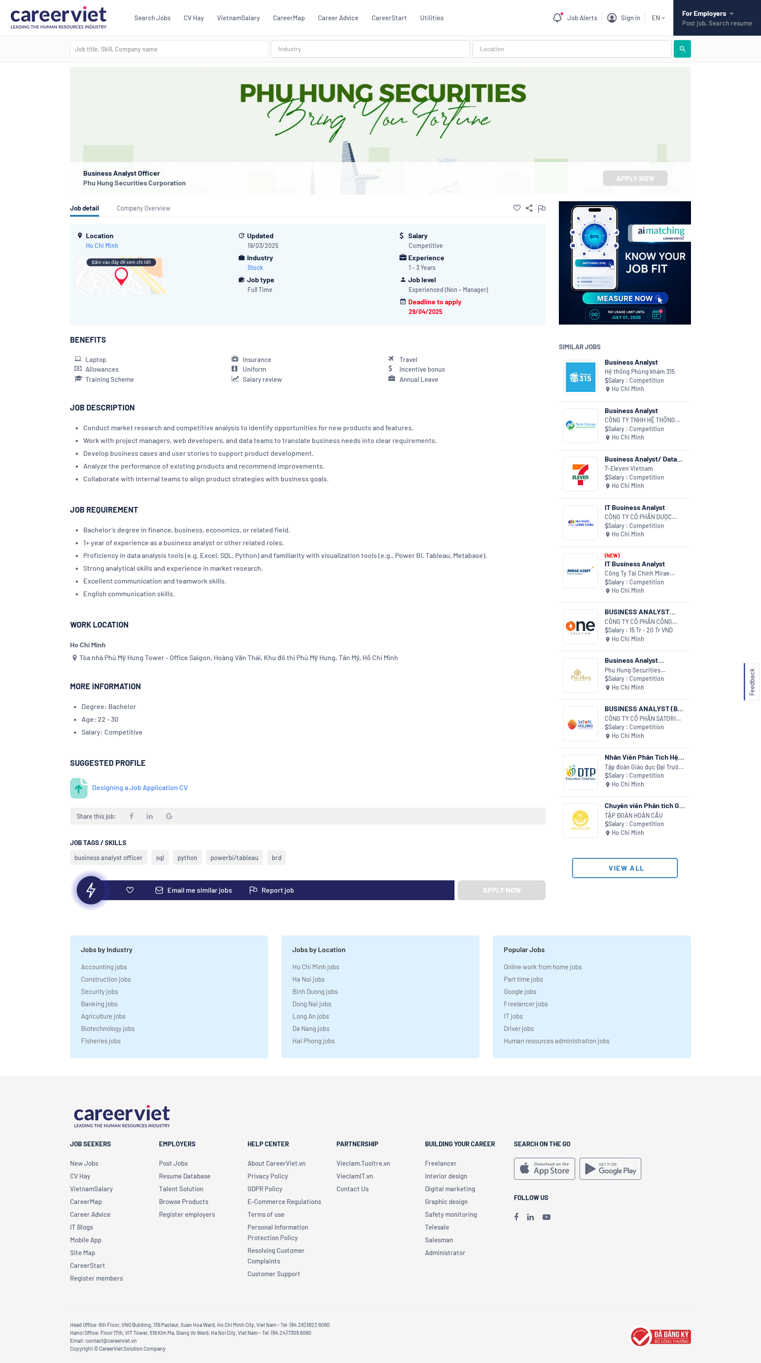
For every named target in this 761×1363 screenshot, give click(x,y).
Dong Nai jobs (311, 1004)
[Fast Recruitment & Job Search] (58, 16)
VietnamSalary (238, 18)
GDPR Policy (265, 1189)
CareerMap (289, 18)
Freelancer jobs (526, 1004)
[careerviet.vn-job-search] (544, 1169)
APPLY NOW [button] (635, 178)
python (187, 857)
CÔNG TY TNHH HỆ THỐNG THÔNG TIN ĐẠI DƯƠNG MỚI (641, 420)
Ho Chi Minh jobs (315, 967)
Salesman (439, 1240)
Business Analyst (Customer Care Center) (642, 660)
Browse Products (183, 1201)
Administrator (445, 1252)
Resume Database (185, 1176)
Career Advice (338, 18)
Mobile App (85, 1240)
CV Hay (194, 18)
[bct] (659, 1335)
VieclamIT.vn (354, 1176)
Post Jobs (173, 1163)
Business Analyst (631, 362)
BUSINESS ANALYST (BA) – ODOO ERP (645, 708)
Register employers (187, 1214)
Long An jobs (310, 1016)
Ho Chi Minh (102, 245)
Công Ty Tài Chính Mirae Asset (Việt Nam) (637, 573)
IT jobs (513, 1016)
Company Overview (143, 208)
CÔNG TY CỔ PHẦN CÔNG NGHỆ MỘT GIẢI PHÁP (638, 622)
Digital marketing (450, 1189)
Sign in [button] (630, 18)
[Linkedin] (530, 1217)
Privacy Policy (268, 1176)
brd (276, 857)
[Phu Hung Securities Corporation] (581, 675)
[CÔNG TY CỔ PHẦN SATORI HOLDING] (581, 724)
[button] (517, 207)
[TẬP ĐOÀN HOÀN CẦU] (581, 821)
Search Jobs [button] (152, 18)
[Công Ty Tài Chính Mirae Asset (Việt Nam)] (581, 571)
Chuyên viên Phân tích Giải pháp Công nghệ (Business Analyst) (645, 805)
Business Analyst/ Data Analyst (641, 458)
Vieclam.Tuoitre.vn (363, 1163)
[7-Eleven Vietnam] (581, 474)
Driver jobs (519, 1028)
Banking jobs (99, 1004)
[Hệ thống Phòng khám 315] (581, 377)
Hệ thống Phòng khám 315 (640, 371)
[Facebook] (516, 1217)
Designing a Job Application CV (140, 787)
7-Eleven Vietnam (629, 468)
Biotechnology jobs (108, 1028)
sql (160, 857)
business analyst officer (108, 857)
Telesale (437, 1227)
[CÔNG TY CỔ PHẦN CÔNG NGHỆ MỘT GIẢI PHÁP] (581, 627)
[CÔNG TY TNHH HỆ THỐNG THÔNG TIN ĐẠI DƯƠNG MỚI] (581, 426)
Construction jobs (106, 979)
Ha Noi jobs (308, 979)
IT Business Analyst (635, 507)
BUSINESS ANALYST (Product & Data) (637, 611)
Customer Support (274, 1274)
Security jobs (99, 991)
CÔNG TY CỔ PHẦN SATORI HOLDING (640, 719)
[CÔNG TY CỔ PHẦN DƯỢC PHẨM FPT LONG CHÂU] (581, 522)
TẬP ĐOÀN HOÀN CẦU (634, 815)
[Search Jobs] (682, 49)
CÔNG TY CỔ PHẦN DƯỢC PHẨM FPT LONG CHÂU (638, 517)
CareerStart (389, 18)
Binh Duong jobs (315, 991)
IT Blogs (81, 1227)
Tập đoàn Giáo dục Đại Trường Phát (645, 767)
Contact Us (352, 1189)
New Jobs (84, 1163)
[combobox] (169, 49)
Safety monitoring (451, 1214)
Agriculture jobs (103, 1016)
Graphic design (446, 1201)
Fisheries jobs (101, 1041)
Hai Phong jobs (313, 1041)
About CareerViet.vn (277, 1163)
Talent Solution (181, 1189)
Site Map (82, 1252)
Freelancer (441, 1163)
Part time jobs (523, 979)
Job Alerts (582, 18)
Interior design (446, 1176)
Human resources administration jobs (557, 1041)
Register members (96, 1278)
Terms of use (266, 1214)
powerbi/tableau (235, 857)
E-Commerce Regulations (284, 1201)
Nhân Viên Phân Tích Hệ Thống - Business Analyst (644, 757)
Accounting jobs (104, 967)
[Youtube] (546, 1217)
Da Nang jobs (310, 1028)
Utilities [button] (431, 18)
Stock (255, 267)
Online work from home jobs (543, 967)
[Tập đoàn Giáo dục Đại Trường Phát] (581, 772)
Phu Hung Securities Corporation (134, 182)
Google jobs (520, 991)
